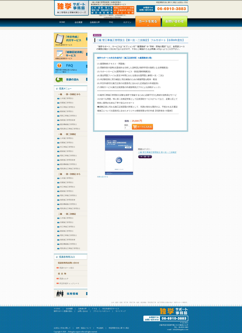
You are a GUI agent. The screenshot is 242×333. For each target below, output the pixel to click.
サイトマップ (121, 311)
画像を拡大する (102, 177)
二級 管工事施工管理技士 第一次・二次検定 (157, 152)
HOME (62, 22)
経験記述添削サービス (63, 58)
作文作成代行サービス (63, 45)
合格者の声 (95, 22)
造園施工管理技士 (67, 103)
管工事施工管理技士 (67, 107)
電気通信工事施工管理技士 (70, 129)
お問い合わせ (175, 21)
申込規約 (100, 328)
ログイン (127, 22)
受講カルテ (63, 279)
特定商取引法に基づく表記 (166, 2)
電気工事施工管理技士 (68, 116)
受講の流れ (70, 78)
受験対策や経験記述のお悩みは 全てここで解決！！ (65, 71)
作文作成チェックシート (69, 283)
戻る (145, 156)
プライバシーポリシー (101, 311)
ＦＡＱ (94, 309)
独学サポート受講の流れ (63, 311)
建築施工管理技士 (67, 111)
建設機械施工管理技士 (68, 124)
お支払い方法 (183, 2)
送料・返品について (83, 328)
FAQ (111, 22)
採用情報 (70, 293)
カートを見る (148, 21)
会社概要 (78, 22)
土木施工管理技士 (67, 98)
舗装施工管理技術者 (67, 120)
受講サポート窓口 (66, 268)
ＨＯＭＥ (57, 309)
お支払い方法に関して (62, 328)
